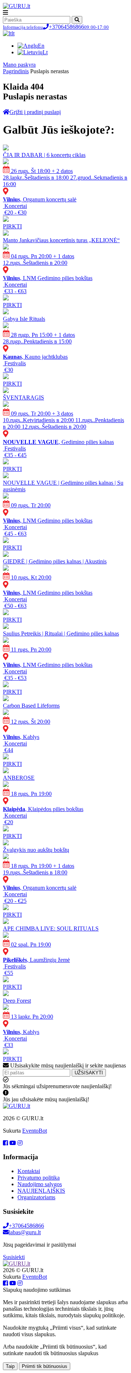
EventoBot (34, 1131)
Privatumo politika (38, 1178)
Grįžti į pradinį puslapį (35, 112)
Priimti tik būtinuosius (44, 1366)
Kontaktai (28, 1171)
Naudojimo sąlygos (39, 1184)
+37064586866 (56, 27)
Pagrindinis (16, 71)
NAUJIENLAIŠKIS (41, 1191)
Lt (45, 52)
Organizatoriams (36, 1197)
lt (13, 33)
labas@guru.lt (25, 1232)
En (41, 46)
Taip (10, 1366)
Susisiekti (14, 1257)
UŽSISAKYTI (89, 1072)
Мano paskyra (19, 65)
